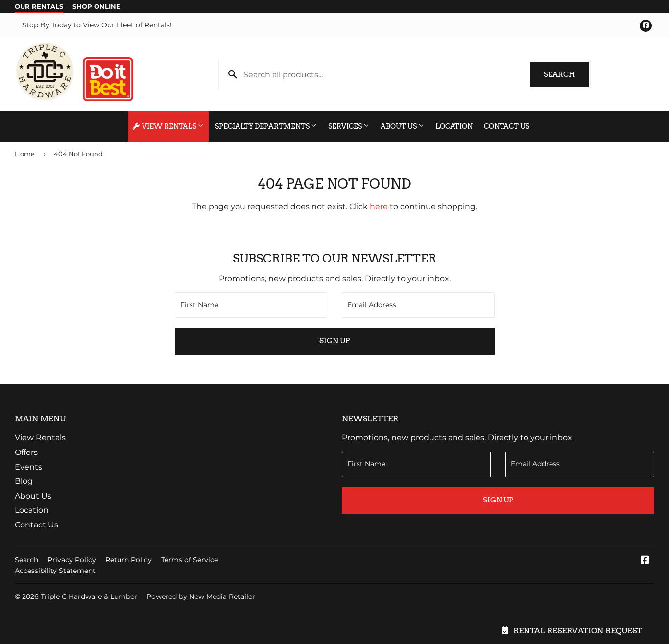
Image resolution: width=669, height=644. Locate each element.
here (379, 206)
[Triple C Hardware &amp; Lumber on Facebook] (645, 561)
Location (454, 126)
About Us (399, 126)
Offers (26, 452)
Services (345, 126)
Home (25, 154)
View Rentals (169, 126)
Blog (24, 481)
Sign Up (334, 340)
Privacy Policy (72, 560)
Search (566, 74)
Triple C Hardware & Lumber (89, 596)
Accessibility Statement (55, 570)
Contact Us (506, 126)
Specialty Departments (263, 126)
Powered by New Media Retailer (200, 596)
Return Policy (128, 560)
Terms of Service (189, 560)
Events (28, 467)
